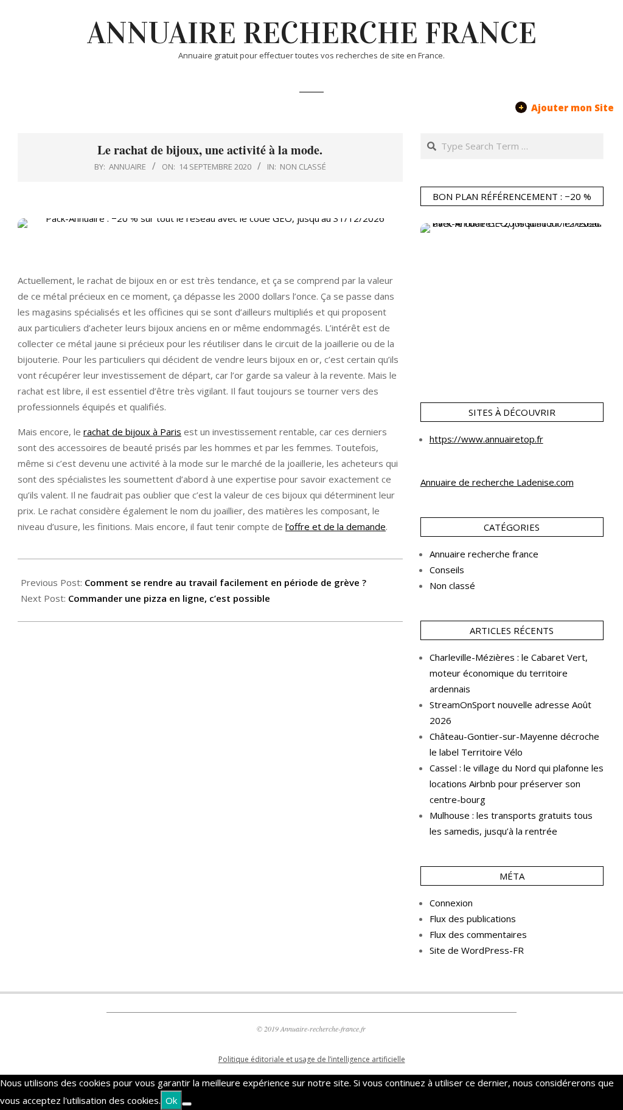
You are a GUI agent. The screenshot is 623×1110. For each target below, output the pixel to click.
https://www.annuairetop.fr (486, 439)
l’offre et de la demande (335, 526)
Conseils (447, 570)
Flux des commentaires (478, 934)
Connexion (451, 903)
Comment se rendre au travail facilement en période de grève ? (225, 582)
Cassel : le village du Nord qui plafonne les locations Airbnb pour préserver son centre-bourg (517, 783)
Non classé (303, 166)
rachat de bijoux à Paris (132, 432)
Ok (171, 1100)
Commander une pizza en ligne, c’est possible (169, 598)
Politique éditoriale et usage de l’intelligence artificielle (311, 1059)
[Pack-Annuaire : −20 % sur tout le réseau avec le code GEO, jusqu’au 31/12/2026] (210, 236)
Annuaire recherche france (484, 554)
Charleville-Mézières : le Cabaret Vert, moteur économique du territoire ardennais (509, 673)
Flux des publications (473, 918)
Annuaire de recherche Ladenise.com (497, 482)
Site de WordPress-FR (477, 950)
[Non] (187, 1104)
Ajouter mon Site (566, 107)
